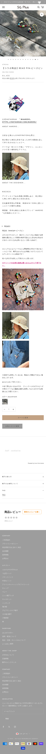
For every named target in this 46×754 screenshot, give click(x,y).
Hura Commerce (39, 463)
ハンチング (6, 603)
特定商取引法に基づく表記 (11, 547)
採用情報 (5, 555)
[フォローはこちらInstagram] (15, 727)
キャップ (5, 588)
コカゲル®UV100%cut (10, 570)
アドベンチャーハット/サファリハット (15, 584)
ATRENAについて (8, 655)
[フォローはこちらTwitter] (9, 727)
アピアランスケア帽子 (10, 610)
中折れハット (7, 581)
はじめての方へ (7, 633)
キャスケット (7, 599)
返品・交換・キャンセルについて (14, 640)
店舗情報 (5, 658)
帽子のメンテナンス (9, 662)
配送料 (12, 78)
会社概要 (5, 551)
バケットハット (7, 577)
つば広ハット (7, 573)
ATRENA (5, 65)
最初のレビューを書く (32, 512)
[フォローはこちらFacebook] (3, 727)
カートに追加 (23, 418)
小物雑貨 (5, 618)
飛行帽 (4, 607)
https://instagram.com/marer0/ (19, 122)
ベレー (4, 592)
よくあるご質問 (7, 644)
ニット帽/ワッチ (8, 595)
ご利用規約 (6, 540)
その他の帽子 (7, 614)
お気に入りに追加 (12, 426)
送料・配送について (9, 636)
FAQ (3, 495)
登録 (7, 719)
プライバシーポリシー (10, 544)
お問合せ (5, 558)
